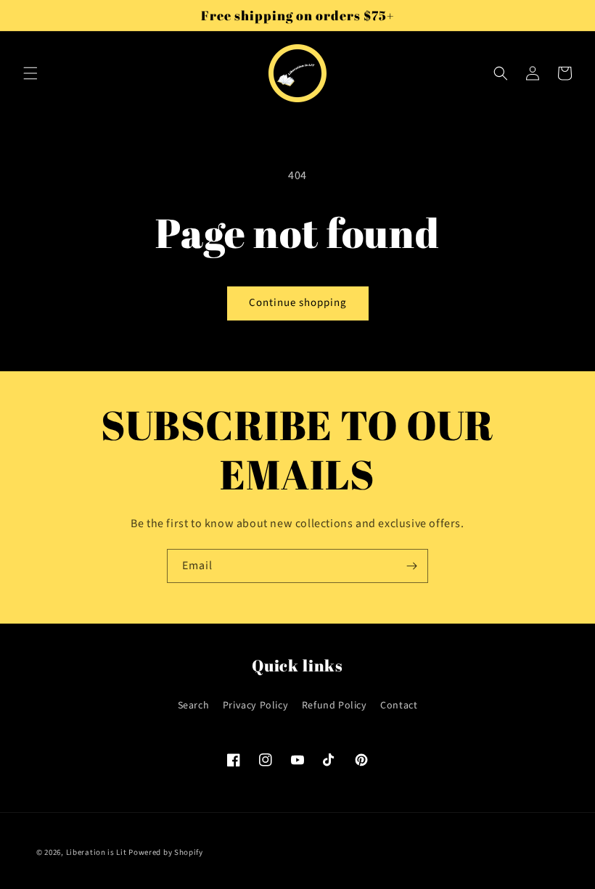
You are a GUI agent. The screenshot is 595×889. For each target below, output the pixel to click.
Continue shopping (298, 302)
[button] (30, 73)
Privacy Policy (255, 705)
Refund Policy (334, 705)
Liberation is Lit (96, 852)
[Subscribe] (411, 566)
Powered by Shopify (165, 852)
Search (194, 705)
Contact (398, 705)
